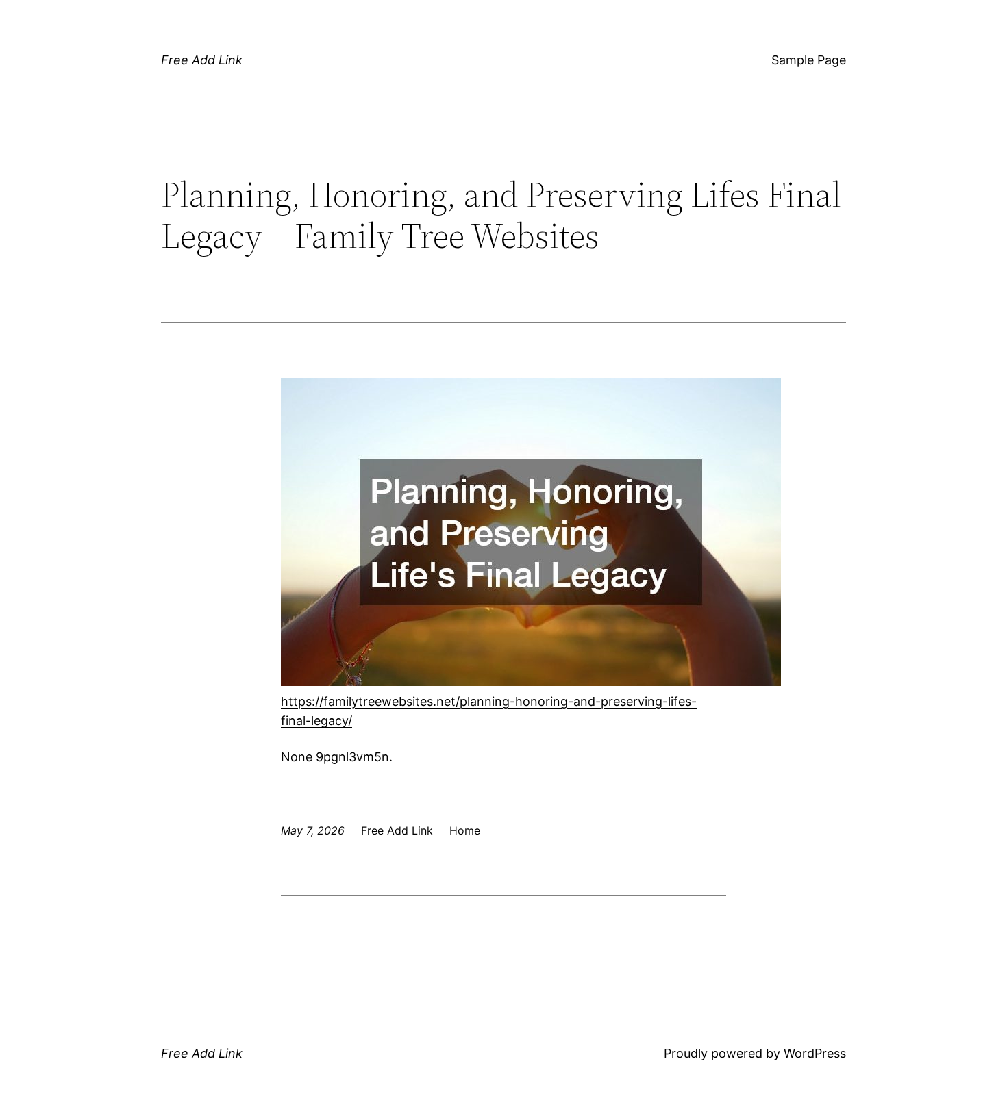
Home (464, 830)
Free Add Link (202, 60)
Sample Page (808, 60)
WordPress (815, 1053)
